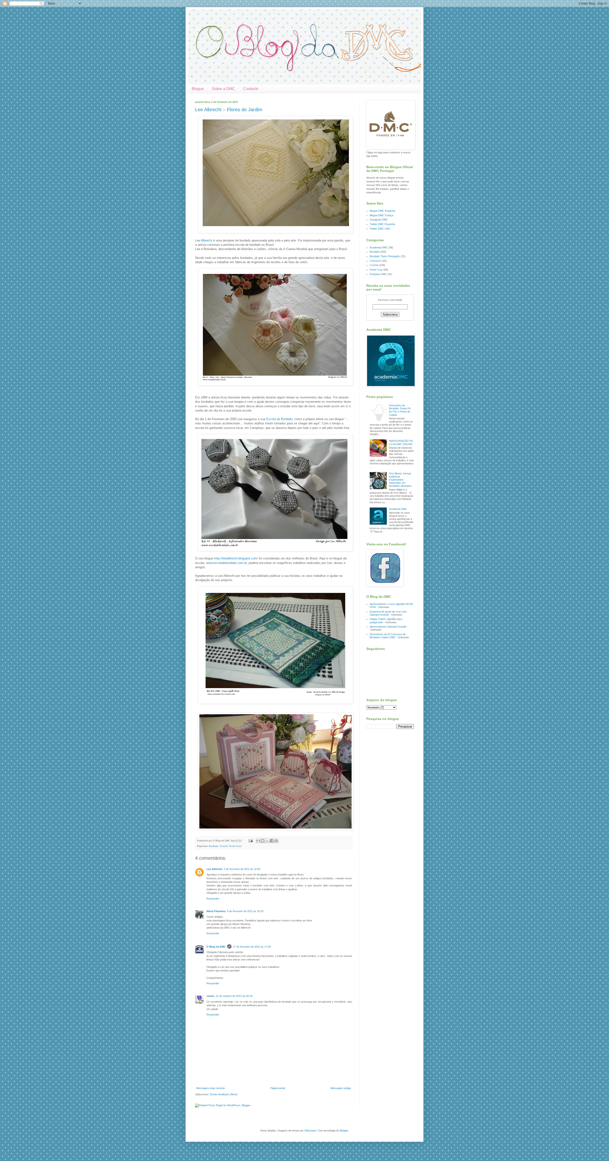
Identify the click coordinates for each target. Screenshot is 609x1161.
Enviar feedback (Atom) (223, 1094)
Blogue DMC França (381, 215)
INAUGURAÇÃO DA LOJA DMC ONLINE (401, 442)
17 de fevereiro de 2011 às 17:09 (252, 946)
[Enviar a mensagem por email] (258, 840)
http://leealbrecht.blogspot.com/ (236, 558)
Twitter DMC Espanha (382, 224)
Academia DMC (379, 247)
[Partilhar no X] (267, 840)
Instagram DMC (379, 219)
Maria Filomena (216, 911)
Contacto (250, 89)
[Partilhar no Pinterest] (276, 840)
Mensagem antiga (340, 1088)
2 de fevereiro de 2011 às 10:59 (242, 869)
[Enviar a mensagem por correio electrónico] (250, 840)
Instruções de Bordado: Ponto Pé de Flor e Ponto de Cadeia (400, 410)
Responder (212, 898)
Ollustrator (310, 1130)
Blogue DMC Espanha (382, 210)
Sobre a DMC (223, 89)
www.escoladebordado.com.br (226, 563)
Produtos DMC (378, 274)
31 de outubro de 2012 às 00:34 (234, 996)
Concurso (375, 260)
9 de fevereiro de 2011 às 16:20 (245, 911)
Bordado (213, 846)
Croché (224, 846)
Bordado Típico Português (385, 256)
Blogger (344, 1130)
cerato (210, 996)
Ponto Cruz (235, 846)
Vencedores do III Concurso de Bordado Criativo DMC (388, 636)
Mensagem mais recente (210, 1088)
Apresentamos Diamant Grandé (388, 626)
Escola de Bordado (279, 419)
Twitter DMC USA (380, 228)
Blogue (198, 89)
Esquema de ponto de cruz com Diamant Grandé (388, 613)
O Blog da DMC (216, 946)
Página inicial (277, 1088)
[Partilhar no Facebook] (271, 840)
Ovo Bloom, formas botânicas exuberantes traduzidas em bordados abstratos (400, 480)
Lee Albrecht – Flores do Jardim (228, 109)
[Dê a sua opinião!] (262, 840)
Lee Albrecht (203, 240)
